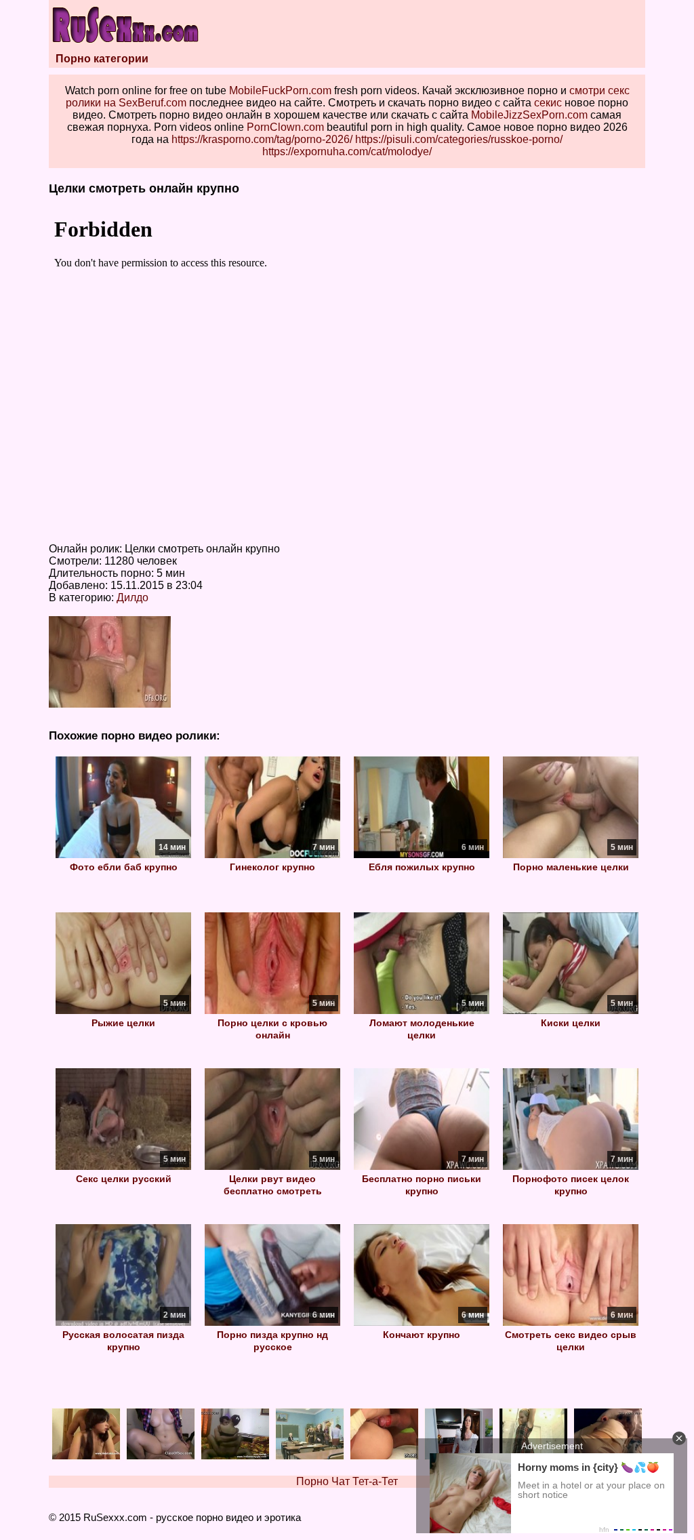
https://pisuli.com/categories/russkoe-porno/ (459, 139)
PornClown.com (285, 127)
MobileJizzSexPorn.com (529, 115)
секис (548, 102)
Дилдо (132, 597)
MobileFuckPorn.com (280, 90)
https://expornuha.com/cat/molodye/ (347, 151)
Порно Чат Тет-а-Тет (347, 1481)
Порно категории (102, 58)
